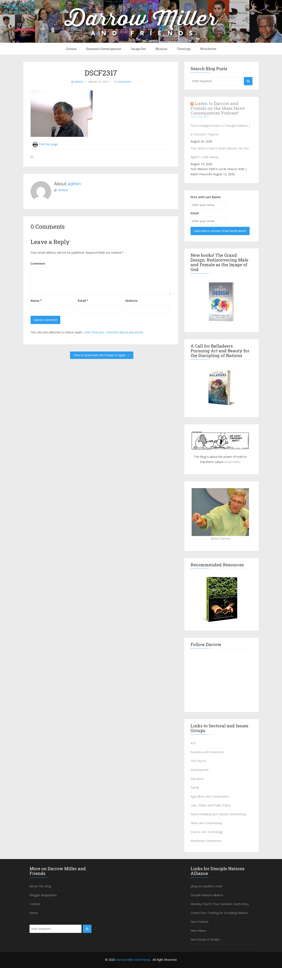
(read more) (232, 462)
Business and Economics (207, 752)
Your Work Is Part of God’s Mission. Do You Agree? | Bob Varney (220, 152)
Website (63, 190)
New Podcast (200, 922)
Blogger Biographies (43, 895)
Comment (38, 263)
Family (195, 787)
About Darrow (220, 538)
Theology (184, 49)
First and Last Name (206, 197)
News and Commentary (206, 823)
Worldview (208, 49)
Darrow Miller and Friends (133, 960)
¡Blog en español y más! (206, 886)
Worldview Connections (206, 841)
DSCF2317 (101, 72)
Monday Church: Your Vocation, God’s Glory (220, 904)
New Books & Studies (205, 939)
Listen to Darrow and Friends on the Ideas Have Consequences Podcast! (218, 108)
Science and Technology (207, 832)
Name (36, 301)
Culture (71, 49)
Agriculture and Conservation (210, 796)
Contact (35, 904)
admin (79, 82)
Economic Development (103, 49)
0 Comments (123, 82)
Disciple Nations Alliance (207, 895)
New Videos (198, 930)
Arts (193, 743)
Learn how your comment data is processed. (113, 332)
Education (197, 779)
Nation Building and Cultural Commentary (218, 814)
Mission (161, 49)
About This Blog (40, 886)
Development (200, 770)
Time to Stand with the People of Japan (100, 355)
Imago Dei (138, 49)
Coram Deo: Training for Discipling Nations (219, 913)
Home (34, 913)
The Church (198, 761)
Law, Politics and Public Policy (210, 805)
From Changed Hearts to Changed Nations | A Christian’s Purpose (220, 130)
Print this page (48, 144)
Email (83, 301)
